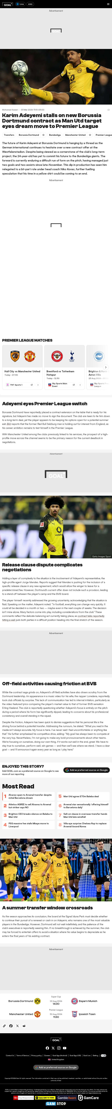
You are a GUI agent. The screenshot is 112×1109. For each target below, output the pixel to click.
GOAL (7, 1089)
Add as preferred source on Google (89, 770)
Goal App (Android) (59, 1056)
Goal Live (86, 1056)
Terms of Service (22, 1056)
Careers (47, 1056)
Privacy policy (36, 1056)
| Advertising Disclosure (68, 31)
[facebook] (47, 1048)
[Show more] (38, 385)
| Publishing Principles (85, 31)
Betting (95, 1056)
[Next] (106, 367)
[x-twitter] (53, 1048)
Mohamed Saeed (10, 110)
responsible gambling (26, 1089)
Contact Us (10, 1056)
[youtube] (64, 1048)
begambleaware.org (95, 1093)
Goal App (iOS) (75, 1056)
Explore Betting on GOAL (12, 37)
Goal (17, 1078)
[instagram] (59, 1048)
